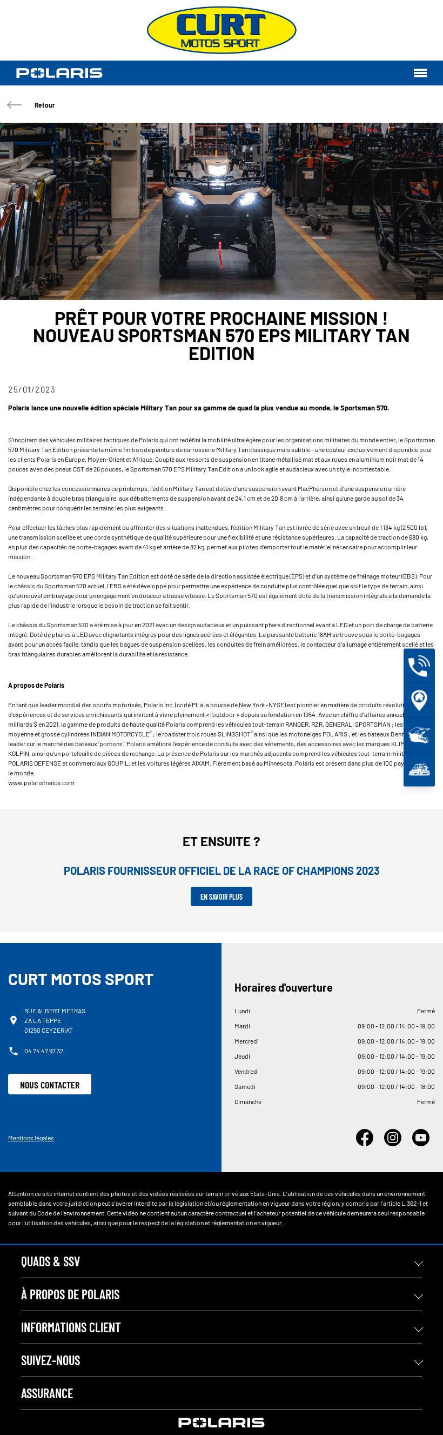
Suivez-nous (50, 1360)
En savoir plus (221, 896)
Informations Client (71, 1327)
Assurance (47, 1393)
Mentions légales (31, 1137)
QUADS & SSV (50, 1261)
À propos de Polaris (70, 1294)
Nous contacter (49, 1085)
